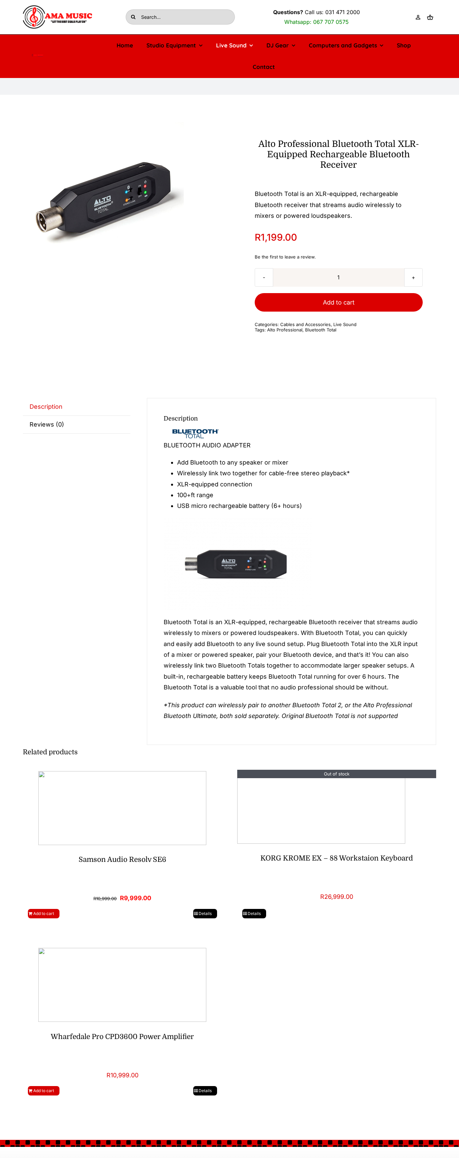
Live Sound (345, 324)
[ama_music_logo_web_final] (57, 8)
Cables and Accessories (305, 324)
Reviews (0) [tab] (47, 424)
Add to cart (338, 302)
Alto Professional (284, 329)
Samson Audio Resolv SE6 (122, 859)
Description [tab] (46, 406)
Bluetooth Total (320, 329)
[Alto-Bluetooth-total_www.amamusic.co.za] (107, 199)
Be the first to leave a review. (285, 256)
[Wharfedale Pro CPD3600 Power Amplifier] (122, 984)
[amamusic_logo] (37, 56)
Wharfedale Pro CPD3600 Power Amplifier (122, 1037)
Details (205, 913)
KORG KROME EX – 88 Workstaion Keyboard (336, 858)
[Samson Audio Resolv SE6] (122, 807)
